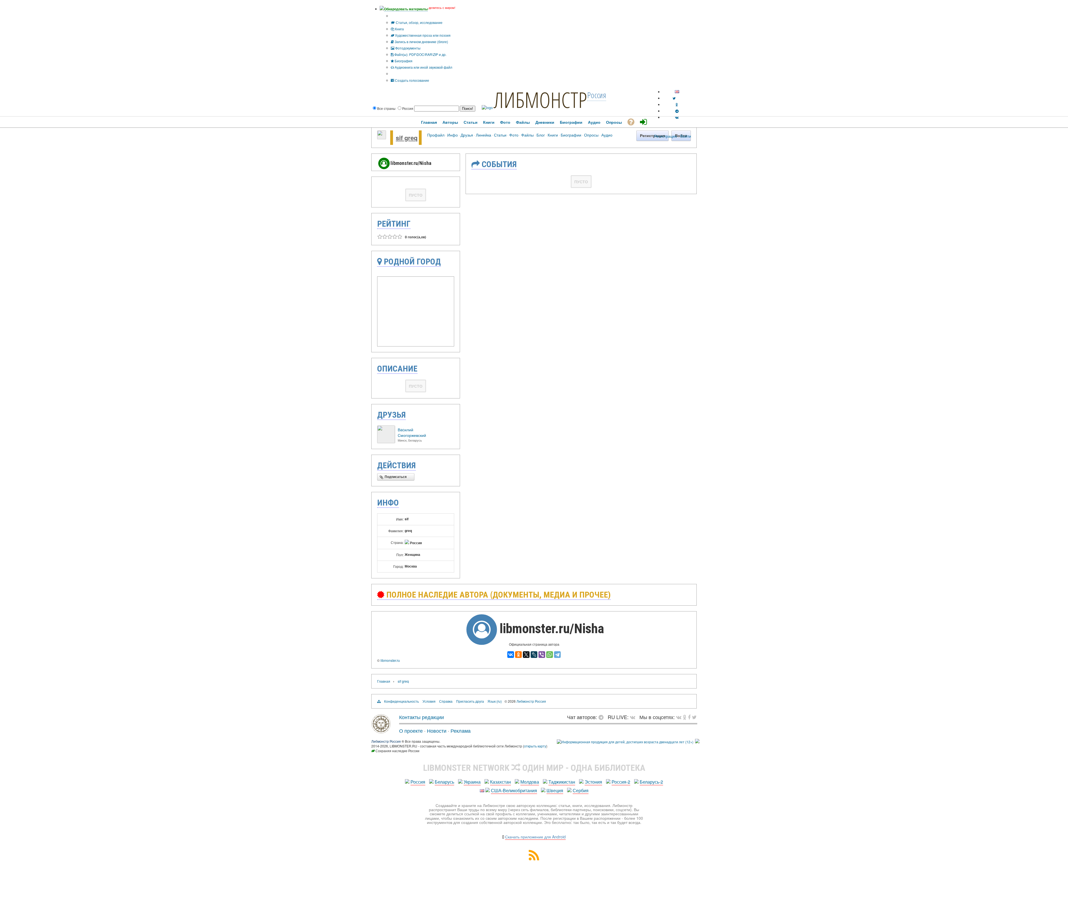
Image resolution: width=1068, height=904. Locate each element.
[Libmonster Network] (625, 741)
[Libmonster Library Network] (697, 741)
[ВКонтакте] (510, 654)
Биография (403, 60)
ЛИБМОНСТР (540, 99)
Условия (429, 701)
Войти (685, 136)
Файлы (527, 135)
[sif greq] (381, 137)
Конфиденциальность (401, 701)
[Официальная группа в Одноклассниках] (677, 104)
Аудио (606, 135)
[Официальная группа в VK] (677, 117)
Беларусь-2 (651, 782)
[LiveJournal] (534, 654)
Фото (513, 135)
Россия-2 (621, 782)
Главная (383, 681)
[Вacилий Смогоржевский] (386, 441)
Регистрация (665, 136)
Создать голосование (411, 80)
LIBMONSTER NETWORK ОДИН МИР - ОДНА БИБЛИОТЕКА (534, 767)
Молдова (529, 782)
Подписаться (396, 477)
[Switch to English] (677, 91)
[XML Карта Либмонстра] (534, 858)
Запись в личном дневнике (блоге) (421, 41)
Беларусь (444, 782)
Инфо (452, 135)
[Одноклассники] (518, 654)
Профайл (435, 135)
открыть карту (535, 746)
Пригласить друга (470, 701)
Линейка (483, 135)
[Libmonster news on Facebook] (689, 716)
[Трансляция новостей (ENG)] (674, 98)
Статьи (500, 135)
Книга (399, 28)
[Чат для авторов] (602, 716)
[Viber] (541, 654)
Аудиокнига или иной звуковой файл (423, 67)
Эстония (593, 782)
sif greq (406, 137)
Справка (446, 701)
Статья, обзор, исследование (418, 22)
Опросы (591, 135)
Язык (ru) (495, 701)
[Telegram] (557, 654)
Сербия (581, 790)
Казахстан (500, 782)
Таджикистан (561, 782)
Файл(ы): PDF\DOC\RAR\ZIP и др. (420, 54)
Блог (541, 135)
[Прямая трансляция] (634, 716)
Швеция (555, 790)
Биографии (571, 135)
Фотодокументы (407, 48)
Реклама (461, 730)
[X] (526, 654)
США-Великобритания (514, 790)
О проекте (411, 730)
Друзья (467, 135)
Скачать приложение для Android (535, 836)
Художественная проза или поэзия (422, 35)
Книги (553, 135)
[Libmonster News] (694, 716)
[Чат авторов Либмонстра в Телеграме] (677, 110)
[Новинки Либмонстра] (684, 716)
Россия (418, 782)
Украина (472, 782)
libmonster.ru (390, 660)
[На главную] (381, 731)
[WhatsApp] (549, 654)
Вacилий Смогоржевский (412, 432)
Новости (436, 730)
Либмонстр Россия (531, 701)
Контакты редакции (421, 716)
